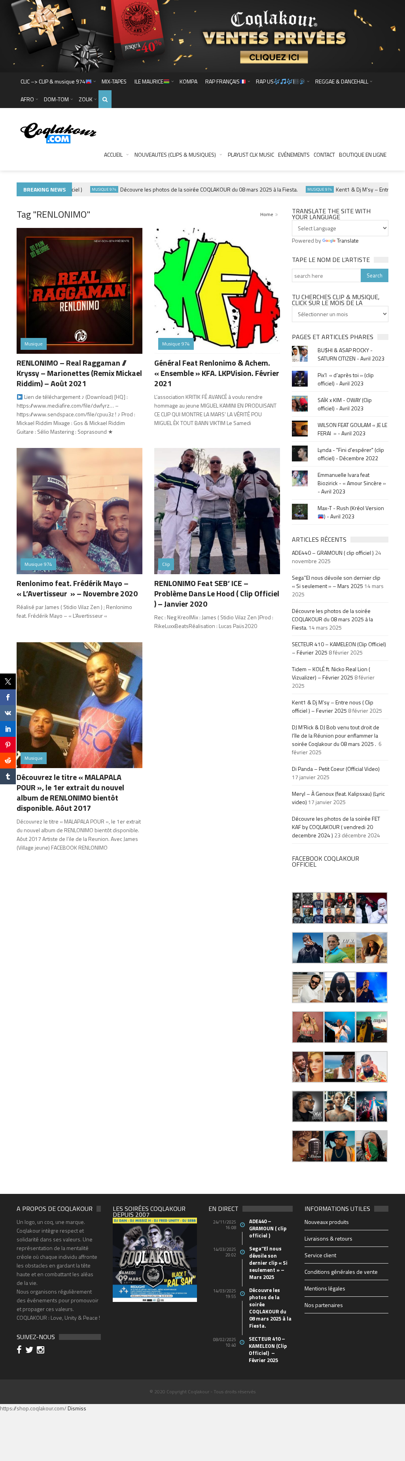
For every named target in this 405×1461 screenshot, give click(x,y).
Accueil (113, 154)
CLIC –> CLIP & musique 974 (53, 81)
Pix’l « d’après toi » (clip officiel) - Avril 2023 (346, 379)
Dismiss (77, 1408)
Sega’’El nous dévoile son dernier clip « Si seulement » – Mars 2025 (336, 581)
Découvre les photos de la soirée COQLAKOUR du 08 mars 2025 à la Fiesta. (192, 189)
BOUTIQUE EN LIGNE (362, 154)
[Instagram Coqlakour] (42, 1351)
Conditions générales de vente (341, 1271)
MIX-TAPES (114, 81)
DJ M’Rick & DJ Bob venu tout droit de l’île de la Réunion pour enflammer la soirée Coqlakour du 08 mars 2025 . (335, 735)
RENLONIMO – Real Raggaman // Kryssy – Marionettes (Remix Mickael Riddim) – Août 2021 (79, 373)
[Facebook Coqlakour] (20, 1351)
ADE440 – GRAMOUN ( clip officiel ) (333, 552)
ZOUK (86, 99)
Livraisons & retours (328, 1238)
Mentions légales (325, 1288)
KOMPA (188, 81)
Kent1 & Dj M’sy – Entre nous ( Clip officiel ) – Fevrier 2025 (332, 706)
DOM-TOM (56, 99)
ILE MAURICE (148, 81)
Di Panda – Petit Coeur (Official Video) (336, 769)
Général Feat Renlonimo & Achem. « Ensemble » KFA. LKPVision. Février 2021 (216, 373)
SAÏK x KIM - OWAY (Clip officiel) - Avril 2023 (345, 404)
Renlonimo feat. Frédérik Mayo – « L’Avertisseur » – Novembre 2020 (77, 588)
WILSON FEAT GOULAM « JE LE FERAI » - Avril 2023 (352, 429)
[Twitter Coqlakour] (30, 1351)
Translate (348, 240)
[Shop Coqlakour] (202, 35)
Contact (324, 154)
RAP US (265, 81)
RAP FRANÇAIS (222, 81)
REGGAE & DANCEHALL (341, 81)
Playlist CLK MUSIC (251, 154)
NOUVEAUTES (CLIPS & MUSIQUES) (175, 154)
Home (266, 214)
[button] (308, 908)
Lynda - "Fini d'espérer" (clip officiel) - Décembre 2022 (351, 454)
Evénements (294, 154)
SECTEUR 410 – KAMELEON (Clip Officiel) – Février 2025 (268, 1349)
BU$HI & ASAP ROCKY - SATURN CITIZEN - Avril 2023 (351, 354)
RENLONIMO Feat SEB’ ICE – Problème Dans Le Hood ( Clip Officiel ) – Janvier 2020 (216, 593)
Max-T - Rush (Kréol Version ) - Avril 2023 (351, 512)
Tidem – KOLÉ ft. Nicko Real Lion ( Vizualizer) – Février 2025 (331, 673)
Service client (320, 1255)
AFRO (27, 99)
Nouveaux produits (327, 1222)
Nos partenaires (324, 1305)
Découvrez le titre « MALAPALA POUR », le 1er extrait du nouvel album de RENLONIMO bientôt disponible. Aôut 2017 (70, 792)
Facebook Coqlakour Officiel (325, 861)
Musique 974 (87, 189)
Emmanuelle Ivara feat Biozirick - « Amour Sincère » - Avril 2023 (352, 483)
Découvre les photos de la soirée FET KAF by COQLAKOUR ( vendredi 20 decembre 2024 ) (336, 826)
